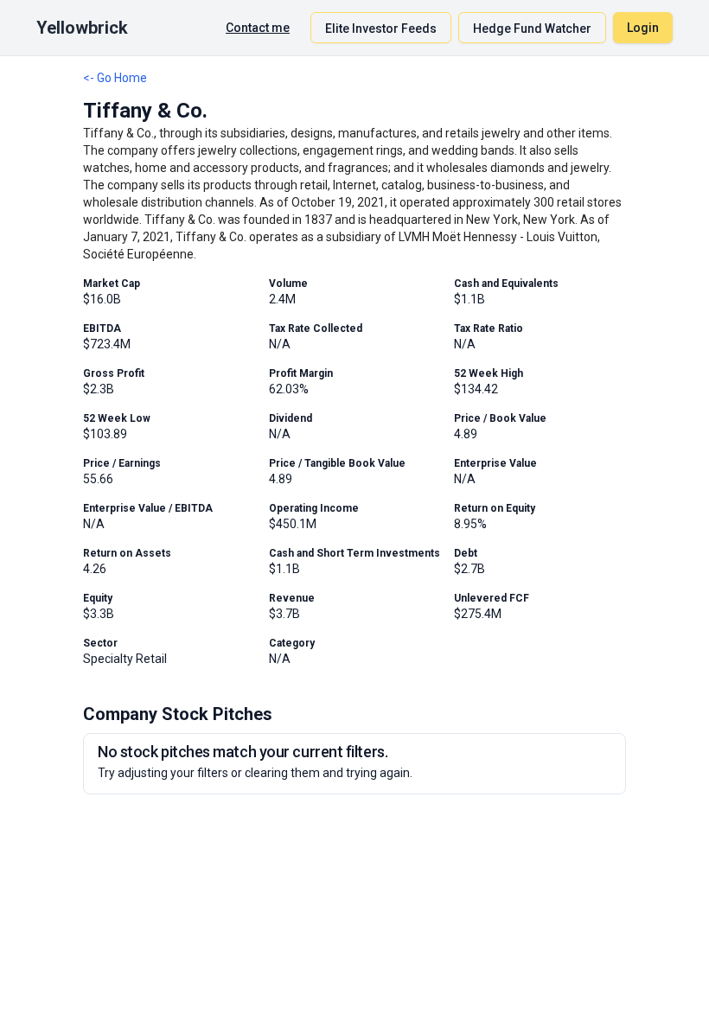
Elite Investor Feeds (381, 28)
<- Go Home (115, 78)
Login (643, 28)
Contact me (258, 28)
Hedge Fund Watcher (532, 28)
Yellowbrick (82, 27)
